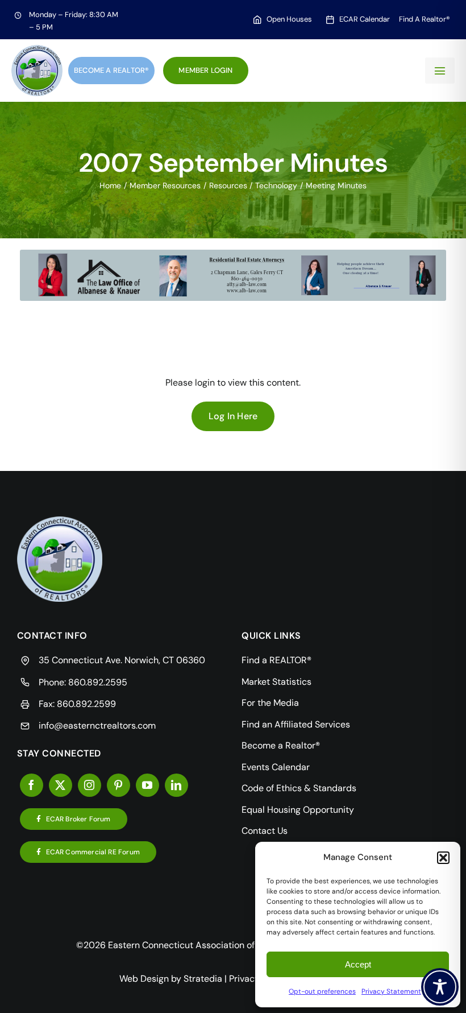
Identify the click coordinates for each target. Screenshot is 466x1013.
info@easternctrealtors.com (97, 725)
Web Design (144, 979)
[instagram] (89, 785)
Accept (358, 964)
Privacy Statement (391, 991)
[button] (443, 857)
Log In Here (233, 416)
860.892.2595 (97, 682)
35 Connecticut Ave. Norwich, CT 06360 (122, 660)
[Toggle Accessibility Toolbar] (439, 986)
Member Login (205, 70)
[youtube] (147, 785)
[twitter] (60, 785)
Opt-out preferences (322, 991)
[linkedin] (176, 785)
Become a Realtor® (111, 70)
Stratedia (203, 979)
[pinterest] (118, 785)
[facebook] (31, 785)
